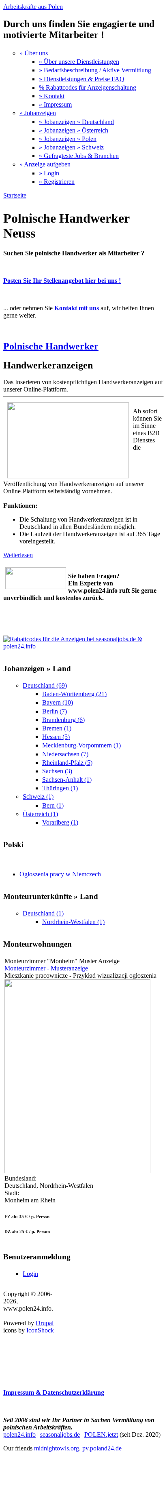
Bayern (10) (57, 702)
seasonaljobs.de (60, 1434)
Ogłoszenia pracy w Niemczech (60, 874)
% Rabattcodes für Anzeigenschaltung (87, 87)
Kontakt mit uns (76, 308)
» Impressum (55, 104)
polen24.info (19, 1434)
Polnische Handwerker (50, 346)
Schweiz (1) (38, 796)
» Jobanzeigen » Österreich (73, 130)
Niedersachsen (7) (65, 754)
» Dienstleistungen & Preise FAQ (81, 79)
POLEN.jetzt (101, 1434)
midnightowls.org (56, 1448)
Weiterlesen (18, 554)
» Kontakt (51, 96)
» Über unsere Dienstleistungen (79, 61)
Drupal (45, 1323)
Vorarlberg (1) (60, 822)
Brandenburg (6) (63, 719)
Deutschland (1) (43, 913)
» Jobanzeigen (37, 112)
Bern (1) (53, 805)
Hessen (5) (56, 736)
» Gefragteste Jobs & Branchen (79, 155)
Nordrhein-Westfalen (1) (73, 921)
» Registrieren (57, 181)
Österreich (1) (40, 813)
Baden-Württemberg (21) (74, 693)
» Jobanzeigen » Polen (67, 138)
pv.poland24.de (102, 1448)
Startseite (14, 195)
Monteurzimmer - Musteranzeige (46, 968)
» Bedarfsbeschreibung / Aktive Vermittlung (95, 70)
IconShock (40, 1330)
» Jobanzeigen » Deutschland (76, 121)
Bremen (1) (56, 728)
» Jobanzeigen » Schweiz (71, 147)
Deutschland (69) (45, 685)
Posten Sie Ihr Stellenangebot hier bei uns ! (62, 280)
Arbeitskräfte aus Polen (33, 6)
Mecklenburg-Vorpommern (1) (81, 745)
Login (30, 1273)
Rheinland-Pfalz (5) (67, 762)
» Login (49, 173)
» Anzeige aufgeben (45, 164)
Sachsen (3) (57, 771)
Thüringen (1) (60, 788)
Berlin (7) (54, 711)
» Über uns (33, 53)
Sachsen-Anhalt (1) (67, 779)
